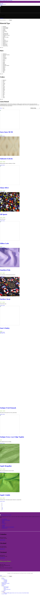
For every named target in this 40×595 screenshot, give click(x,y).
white (4, 97)
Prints (4, 81)
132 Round (4, 58)
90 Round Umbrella (6, 65)
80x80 (4, 62)
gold (3, 93)
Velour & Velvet (5, 45)
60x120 (4, 60)
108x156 (4, 55)
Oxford (4, 36)
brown (4, 92)
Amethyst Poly (5, 270)
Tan (3, 82)
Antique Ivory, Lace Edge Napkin (12, 437)
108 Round (4, 53)
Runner (4, 70)
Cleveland (5, 580)
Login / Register (4, 593)
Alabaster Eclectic (6, 159)
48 (2, 508)
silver (4, 96)
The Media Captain (30, 573)
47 (2, 507)
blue (3, 91)
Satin (3, 39)
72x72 (4, 61)
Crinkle (4, 29)
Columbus (5, 579)
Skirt (3, 72)
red (3, 95)
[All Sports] (10, 211)
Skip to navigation (3, 0)
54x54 (4, 59)
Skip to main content (9, 0)
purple (4, 88)
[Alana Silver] (10, 184)
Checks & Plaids (5, 28)
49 (2, 509)
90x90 (4, 68)
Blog (4, 590)
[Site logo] (3, 5)
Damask (4, 30)
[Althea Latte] (10, 240)
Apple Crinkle (5, 495)
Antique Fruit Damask (8, 408)
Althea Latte (4, 243)
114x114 (4, 56)
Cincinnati (5, 581)
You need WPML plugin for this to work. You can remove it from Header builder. (16, 592)
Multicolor (4, 80)
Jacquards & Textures (6, 35)
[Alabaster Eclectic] (10, 155)
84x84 (4, 63)
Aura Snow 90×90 (6, 132)
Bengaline (4, 26)
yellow (4, 89)
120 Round (4, 57)
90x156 (4, 67)
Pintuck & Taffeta (5, 37)
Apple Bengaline (6, 466)
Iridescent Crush (5, 34)
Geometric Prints (5, 33)
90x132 (4, 66)
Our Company (6, 587)
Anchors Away (5, 299)
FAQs (5, 588)
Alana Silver (4, 188)
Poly (3, 38)
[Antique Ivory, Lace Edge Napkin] (10, 433)
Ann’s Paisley (5, 328)
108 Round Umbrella (6, 54)
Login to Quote (2, 191)
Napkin (4, 69)
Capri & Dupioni (5, 27)
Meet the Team (6, 586)
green (4, 94)
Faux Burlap (5, 31)
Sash (3, 71)
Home (1, 108)
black (4, 90)
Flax (3, 32)
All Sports (3, 214)
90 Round (4, 64)
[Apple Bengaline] (10, 462)
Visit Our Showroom (7, 589)
